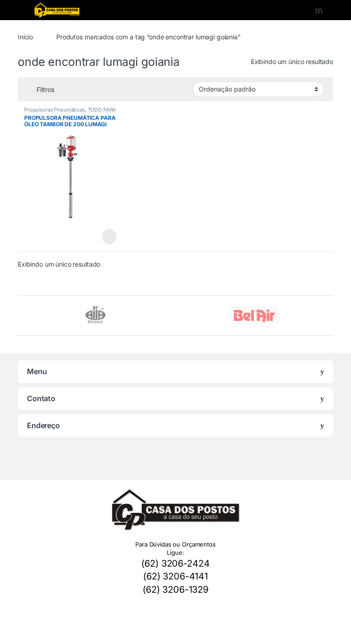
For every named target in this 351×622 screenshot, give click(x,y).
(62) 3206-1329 (175, 589)
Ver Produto (105, 236)
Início (25, 37)
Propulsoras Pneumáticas (54, 110)
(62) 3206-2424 (175, 563)
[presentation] (330, 316)
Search (320, 10)
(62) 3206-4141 (175, 576)
